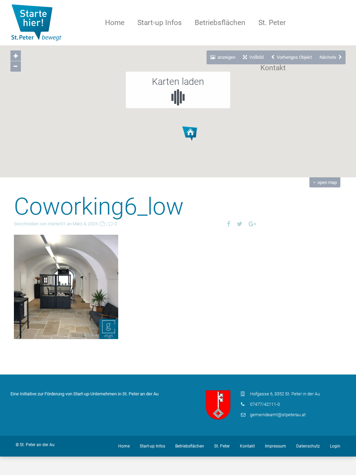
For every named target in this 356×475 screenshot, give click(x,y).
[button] (202, 145)
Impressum (275, 446)
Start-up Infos (159, 22)
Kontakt (273, 68)
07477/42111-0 (265, 404)
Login (335, 446)
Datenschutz (308, 446)
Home (114, 22)
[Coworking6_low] (66, 286)
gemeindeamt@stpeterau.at (278, 414)
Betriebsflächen (220, 22)
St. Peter (272, 22)
